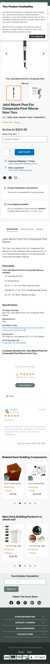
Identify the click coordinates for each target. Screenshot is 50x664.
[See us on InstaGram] (25, 603)
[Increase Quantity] (10, 150)
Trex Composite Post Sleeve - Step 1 (13, 483)
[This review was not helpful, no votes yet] (43, 443)
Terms (29, 652)
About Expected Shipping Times (23, 163)
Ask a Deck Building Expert (20, 170)
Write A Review (25, 385)
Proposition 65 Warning (13, 343)
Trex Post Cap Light (13, 546)
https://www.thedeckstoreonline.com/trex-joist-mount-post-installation (23, 329)
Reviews (39, 229)
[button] (19, 503)
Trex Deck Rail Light (37, 546)
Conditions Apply (36, 211)
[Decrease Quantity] (10, 154)
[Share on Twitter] (4, 177)
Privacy (21, 652)
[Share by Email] (15, 177)
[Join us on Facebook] (11, 603)
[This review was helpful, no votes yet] (39, 443)
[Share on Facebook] (10, 177)
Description (12, 229)
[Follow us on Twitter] (18, 603)
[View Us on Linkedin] (39, 603)
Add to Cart (24, 152)
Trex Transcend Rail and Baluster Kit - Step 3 (37, 483)
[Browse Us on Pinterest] (32, 603)
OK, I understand (37, 36)
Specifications (27, 229)
